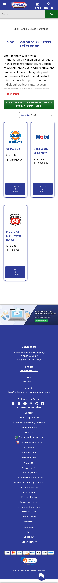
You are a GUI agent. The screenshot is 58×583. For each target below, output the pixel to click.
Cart (29, 532)
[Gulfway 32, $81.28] (15, 133)
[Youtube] (26, 404)
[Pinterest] (38, 404)
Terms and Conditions (29, 506)
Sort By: (25, 115)
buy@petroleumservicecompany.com (29, 392)
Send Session (29, 452)
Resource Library (29, 501)
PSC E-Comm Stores (31, 442)
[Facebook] (15, 404)
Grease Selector (29, 487)
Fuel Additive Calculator (29, 477)
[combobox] (22, 14)
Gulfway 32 (13, 148)
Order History (29, 541)
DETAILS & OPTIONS (15, 189)
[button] (29, 561)
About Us (29, 462)
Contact (29, 412)
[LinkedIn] (43, 404)
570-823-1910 (29, 381)
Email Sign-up (29, 472)
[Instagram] (32, 404)
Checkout (29, 536)
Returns (29, 432)
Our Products (29, 492)
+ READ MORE (12, 94)
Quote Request (29, 427)
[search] (51, 14)
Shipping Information (31, 437)
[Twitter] (20, 404)
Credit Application (29, 417)
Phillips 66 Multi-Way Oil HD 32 (14, 236)
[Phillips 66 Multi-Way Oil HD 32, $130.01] (15, 216)
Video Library (29, 516)
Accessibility (29, 467)
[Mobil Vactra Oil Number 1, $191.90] (42, 133)
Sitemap (29, 447)
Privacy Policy (29, 497)
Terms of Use (29, 511)
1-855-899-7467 (29, 370)
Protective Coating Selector (29, 482)
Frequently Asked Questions (29, 422)
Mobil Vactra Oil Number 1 (41, 150)
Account (29, 527)
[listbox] (42, 115)
